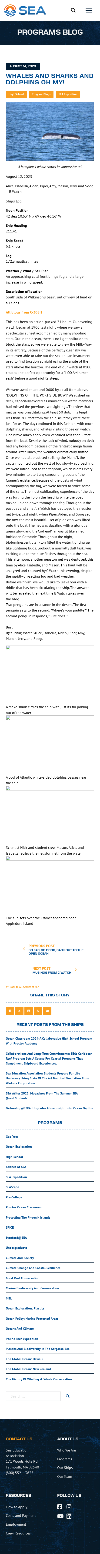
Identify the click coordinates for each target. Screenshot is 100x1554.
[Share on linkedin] (28, 1011)
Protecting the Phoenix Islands (28, 1217)
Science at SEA (16, 1167)
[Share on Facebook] (10, 1011)
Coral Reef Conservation (23, 1278)
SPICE (10, 1227)
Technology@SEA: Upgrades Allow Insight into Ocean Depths (49, 1108)
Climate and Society (20, 1258)
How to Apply (16, 1506)
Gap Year (12, 1136)
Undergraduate (16, 1248)
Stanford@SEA (16, 1238)
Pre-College (14, 1197)
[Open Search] (73, 10)
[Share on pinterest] (38, 1011)
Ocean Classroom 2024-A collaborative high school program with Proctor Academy (49, 1040)
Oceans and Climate (20, 1328)
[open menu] (89, 10)
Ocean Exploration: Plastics (25, 1308)
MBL (9, 1298)
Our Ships (65, 1467)
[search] (68, 1396)
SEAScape (12, 1187)
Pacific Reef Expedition (22, 1339)
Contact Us (19, 1439)
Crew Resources (18, 1533)
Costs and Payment (21, 1515)
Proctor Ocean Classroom (23, 1207)
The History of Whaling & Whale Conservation (39, 1379)
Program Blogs (41, 94)
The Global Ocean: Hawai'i (24, 1359)
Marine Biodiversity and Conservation (32, 1288)
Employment (16, 1524)
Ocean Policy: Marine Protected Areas (32, 1318)
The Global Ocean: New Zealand (28, 1369)
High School (16, 94)
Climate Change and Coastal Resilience (33, 1268)
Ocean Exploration (19, 1146)
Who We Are (66, 1450)
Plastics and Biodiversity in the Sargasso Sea (38, 1349)
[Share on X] (19, 1011)
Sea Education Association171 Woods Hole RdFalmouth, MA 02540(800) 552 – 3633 (22, 1461)
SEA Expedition (68, 94)
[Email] (47, 1011)
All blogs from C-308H (24, 312)
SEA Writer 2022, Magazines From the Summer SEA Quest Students (42, 1095)
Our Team (64, 1476)
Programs (64, 1459)
